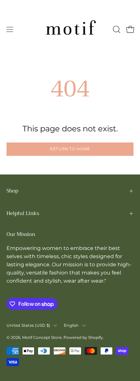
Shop (12, 191)
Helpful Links (23, 213)
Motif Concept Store (42, 337)
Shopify (95, 337)
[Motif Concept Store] (70, 29)
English (71, 325)
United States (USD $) (28, 325)
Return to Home (70, 148)
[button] (115, 29)
